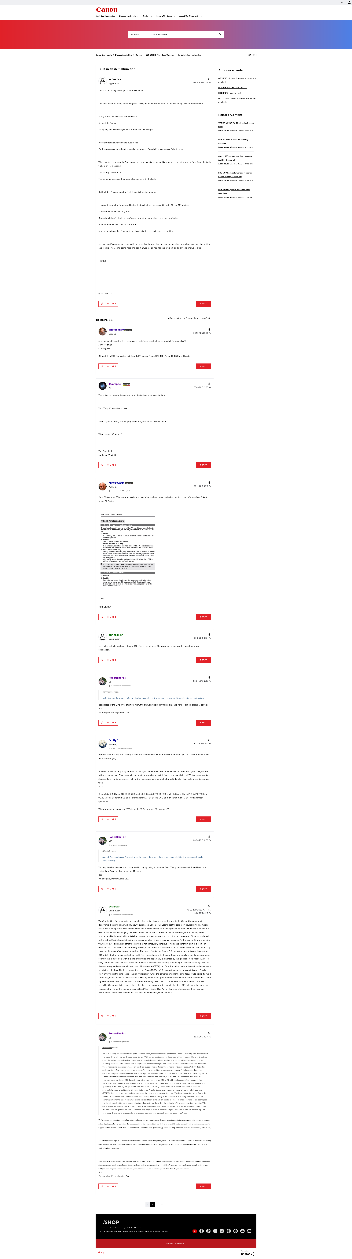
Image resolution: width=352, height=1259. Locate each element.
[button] (214, 607)
